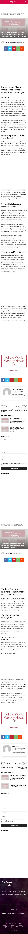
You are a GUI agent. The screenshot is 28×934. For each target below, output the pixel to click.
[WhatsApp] (18, 48)
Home (2, 13)
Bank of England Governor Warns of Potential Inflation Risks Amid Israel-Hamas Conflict (17, 429)
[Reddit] (12, 926)
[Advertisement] (14, 7)
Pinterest (8, 926)
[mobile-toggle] (2, 2)
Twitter (15, 930)
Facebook (11, 923)
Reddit (16, 926)
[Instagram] (15, 923)
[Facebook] (6, 48)
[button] (26, 2)
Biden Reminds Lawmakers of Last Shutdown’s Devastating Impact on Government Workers (7, 409)
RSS (23, 926)
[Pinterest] (14, 48)
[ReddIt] (22, 48)
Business (6, 13)
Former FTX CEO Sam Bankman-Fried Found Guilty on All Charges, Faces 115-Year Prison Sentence (18, 420)
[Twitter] (10, 48)
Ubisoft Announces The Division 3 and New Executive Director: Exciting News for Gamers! (21, 408)
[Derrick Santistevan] (2, 42)
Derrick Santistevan (11, 42)
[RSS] (20, 926)
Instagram (20, 923)
